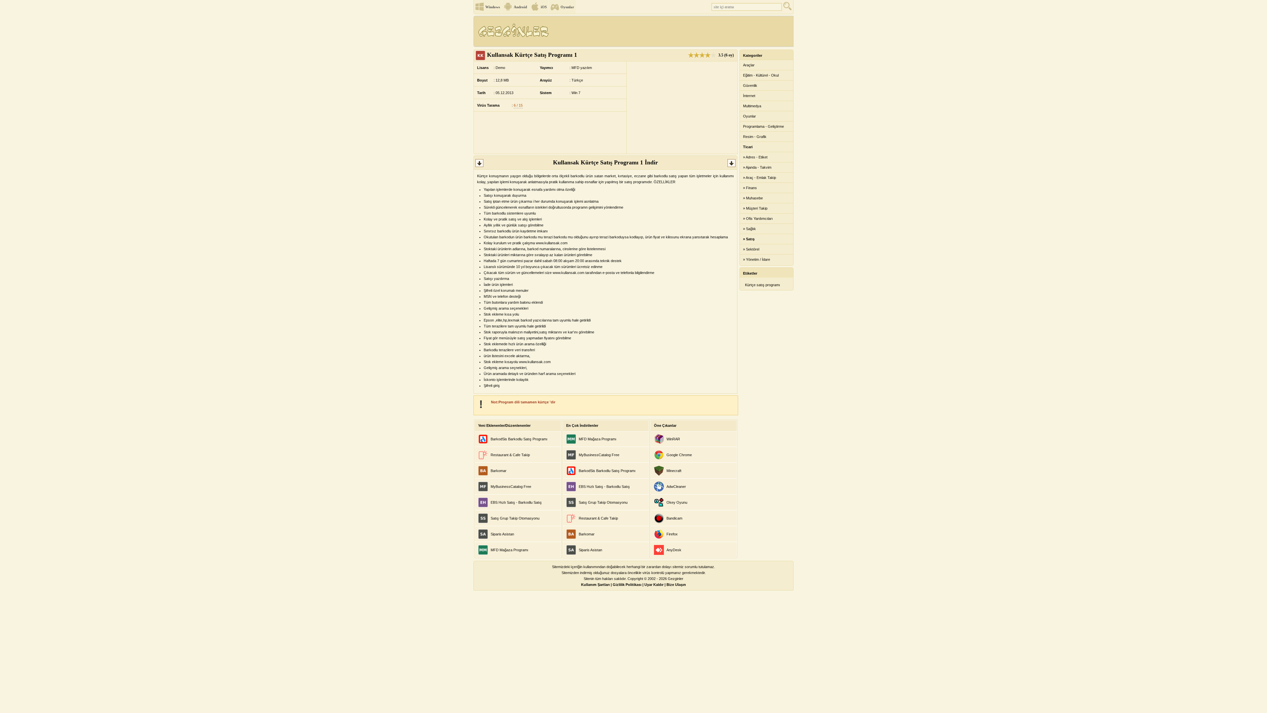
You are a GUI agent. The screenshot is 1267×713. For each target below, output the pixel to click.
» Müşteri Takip (755, 208)
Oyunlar (567, 7)
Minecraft (673, 471)
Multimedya (752, 106)
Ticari (748, 147)
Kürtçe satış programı (762, 285)
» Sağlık (749, 229)
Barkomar (498, 471)
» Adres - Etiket (755, 157)
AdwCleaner (676, 487)
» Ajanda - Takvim (757, 167)
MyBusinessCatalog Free (511, 487)
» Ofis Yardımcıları (758, 219)
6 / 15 (518, 105)
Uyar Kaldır (654, 585)
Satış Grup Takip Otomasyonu (515, 518)
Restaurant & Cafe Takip (510, 455)
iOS (544, 7)
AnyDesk (673, 550)
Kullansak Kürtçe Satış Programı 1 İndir (605, 162)
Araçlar (749, 65)
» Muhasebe (753, 198)
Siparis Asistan (502, 534)
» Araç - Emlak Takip (759, 178)
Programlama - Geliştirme (763, 126)
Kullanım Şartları (595, 585)
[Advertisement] (673, 31)
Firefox (672, 534)
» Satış (749, 239)
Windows (492, 7)
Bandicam (674, 518)
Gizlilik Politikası (627, 585)
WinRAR (673, 439)
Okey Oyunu (676, 502)
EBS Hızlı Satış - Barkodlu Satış (516, 502)
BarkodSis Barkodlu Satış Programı (519, 439)
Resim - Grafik (754, 137)
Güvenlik (750, 85)
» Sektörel (751, 249)
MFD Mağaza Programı (509, 550)
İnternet (749, 96)
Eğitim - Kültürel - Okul (761, 75)
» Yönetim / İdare (756, 259)
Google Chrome (679, 455)
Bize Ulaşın (676, 585)
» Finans (750, 188)
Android (520, 7)
